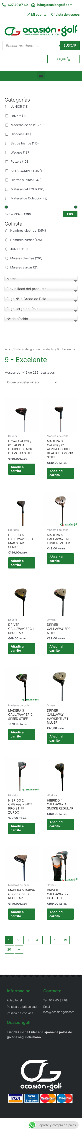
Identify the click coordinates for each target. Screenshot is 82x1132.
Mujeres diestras (26, 258)
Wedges (21, 152)
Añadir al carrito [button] (18, 469)
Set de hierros (25, 143)
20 (9, 949)
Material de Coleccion (29, 198)
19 (65, 940)
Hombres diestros (28, 230)
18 (55, 940)
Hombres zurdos (26, 240)
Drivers (20, 116)
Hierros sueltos (26, 180)
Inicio (8, 349)
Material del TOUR (27, 189)
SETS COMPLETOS (28, 171)
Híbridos (21, 134)
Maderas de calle (28, 125)
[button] (41, 75)
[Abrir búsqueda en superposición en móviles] (41, 45)
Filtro (70, 213)
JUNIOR (19, 106)
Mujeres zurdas (24, 267)
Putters (20, 161)
